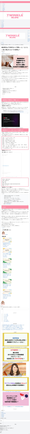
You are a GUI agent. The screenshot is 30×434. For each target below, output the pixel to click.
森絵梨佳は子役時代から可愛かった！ (8, 88)
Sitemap (3, 9)
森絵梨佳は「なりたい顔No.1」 (7, 92)
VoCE (7, 203)
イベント (3, 3)
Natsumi (6, 234)
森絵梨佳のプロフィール (6, 91)
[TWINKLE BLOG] (12, 38)
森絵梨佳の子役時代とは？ (6, 89)
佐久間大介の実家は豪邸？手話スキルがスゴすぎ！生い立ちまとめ (12, 329)
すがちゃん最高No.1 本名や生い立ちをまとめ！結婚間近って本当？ (13, 327)
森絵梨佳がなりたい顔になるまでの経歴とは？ (10, 90)
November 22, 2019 (20, 111)
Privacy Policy (3, 413)
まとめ (4, 93)
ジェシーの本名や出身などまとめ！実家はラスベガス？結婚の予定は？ (13, 328)
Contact (3, 8)
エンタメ (3, 4)
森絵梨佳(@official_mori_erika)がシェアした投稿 (11, 176)
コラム (5, 318)
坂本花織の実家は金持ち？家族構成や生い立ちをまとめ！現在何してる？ (13, 324)
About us (2, 414)
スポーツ (3, 7)
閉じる (1, 423)
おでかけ (5, 316)
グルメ (3, 5)
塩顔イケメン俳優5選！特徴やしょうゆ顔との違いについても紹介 (12, 326)
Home (2, 412)
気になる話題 (6, 321)
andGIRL (9, 203)
